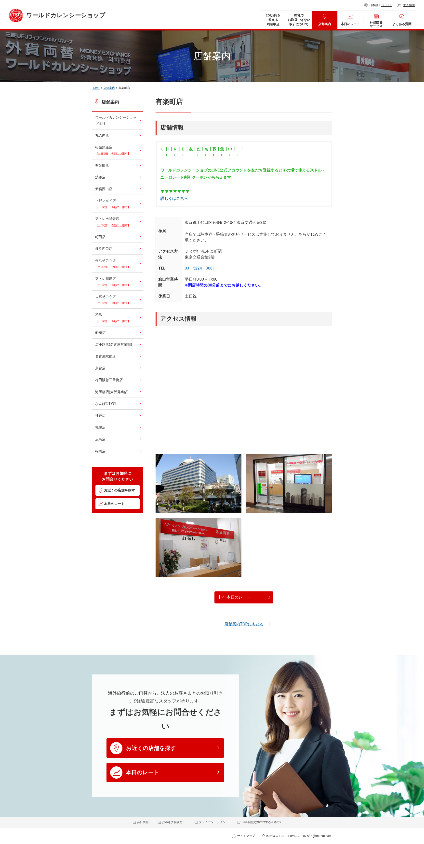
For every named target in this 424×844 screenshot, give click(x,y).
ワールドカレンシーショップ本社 (115, 120)
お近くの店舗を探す (119, 490)
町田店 (100, 237)
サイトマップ (246, 836)
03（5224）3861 (200, 268)
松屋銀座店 (112, 150)
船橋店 (100, 333)
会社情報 (143, 822)
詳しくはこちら (174, 198)
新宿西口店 (103, 189)
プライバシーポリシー (213, 822)
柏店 (112, 318)
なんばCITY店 (105, 404)
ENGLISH (386, 5)
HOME (96, 88)
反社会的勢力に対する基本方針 (262, 822)
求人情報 (409, 5)
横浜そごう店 (112, 263)
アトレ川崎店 (112, 282)
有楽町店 (102, 165)
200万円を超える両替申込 (273, 20)
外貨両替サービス (376, 24)
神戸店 (100, 415)
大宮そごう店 (112, 300)
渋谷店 (100, 177)
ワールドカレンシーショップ (66, 15)
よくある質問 (401, 24)
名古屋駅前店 (105, 356)
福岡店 (100, 451)
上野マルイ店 (112, 204)
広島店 (100, 439)
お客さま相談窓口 (174, 822)
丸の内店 (102, 135)
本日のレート (350, 24)
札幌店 (100, 427)
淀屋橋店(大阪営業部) (112, 392)
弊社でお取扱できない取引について (299, 20)
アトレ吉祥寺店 (112, 222)
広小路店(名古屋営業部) (113, 344)
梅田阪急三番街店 (109, 380)
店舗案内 (324, 24)
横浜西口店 (103, 249)
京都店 (100, 368)
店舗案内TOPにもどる (244, 624)
